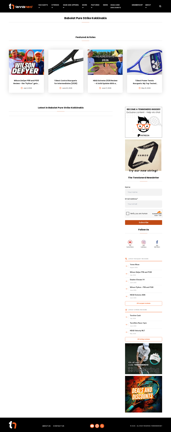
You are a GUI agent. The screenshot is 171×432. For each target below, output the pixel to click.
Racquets (43, 5)
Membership (137, 5)
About (148, 5)
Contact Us (58, 426)
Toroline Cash (135, 315)
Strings (55, 5)
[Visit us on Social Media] (92, 426)
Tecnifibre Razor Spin (138, 323)
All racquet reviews (143, 303)
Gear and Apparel (71, 5)
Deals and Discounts (116, 6)
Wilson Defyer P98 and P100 (141, 272)
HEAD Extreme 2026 (137, 295)
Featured (95, 5)
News (105, 5)
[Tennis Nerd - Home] (20, 6)
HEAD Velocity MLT (137, 331)
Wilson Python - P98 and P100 (141, 287)
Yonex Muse (134, 264)
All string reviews (143, 339)
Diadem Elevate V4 (137, 280)
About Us (46, 426)
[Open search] (160, 6)
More (84, 5)
